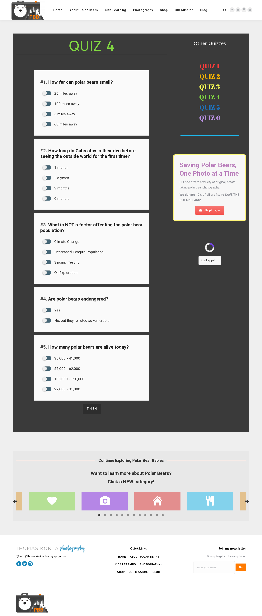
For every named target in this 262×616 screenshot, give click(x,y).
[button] (15, 501)
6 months (61, 198)
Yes (56, 310)
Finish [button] (92, 408)
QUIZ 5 (209, 107)
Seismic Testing (66, 262)
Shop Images (212, 210)
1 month (60, 167)
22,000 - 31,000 (66, 389)
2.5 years (61, 178)
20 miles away (65, 93)
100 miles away (66, 104)
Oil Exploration (65, 272)
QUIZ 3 (209, 86)
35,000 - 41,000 (66, 358)
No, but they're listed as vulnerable (81, 320)
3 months (61, 188)
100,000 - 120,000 (68, 379)
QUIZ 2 (209, 76)
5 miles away (64, 114)
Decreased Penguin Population (78, 252)
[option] (157, 501)
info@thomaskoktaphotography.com (43, 556)
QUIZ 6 (209, 117)
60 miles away (65, 124)
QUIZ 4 (209, 97)
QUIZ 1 (209, 65)
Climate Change (66, 241)
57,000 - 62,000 (66, 368)
